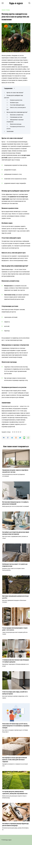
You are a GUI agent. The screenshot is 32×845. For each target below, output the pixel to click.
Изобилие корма (14, 102)
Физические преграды (15, 124)
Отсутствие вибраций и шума (17, 105)
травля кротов (18, 64)
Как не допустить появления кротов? (17, 112)
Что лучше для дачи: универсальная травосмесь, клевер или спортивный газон (14, 792)
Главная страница (6, 10)
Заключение (10, 131)
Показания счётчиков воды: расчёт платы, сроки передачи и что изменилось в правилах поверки (15, 725)
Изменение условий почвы (16, 115)
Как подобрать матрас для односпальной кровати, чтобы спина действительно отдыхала (14, 759)
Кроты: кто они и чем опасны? (15, 92)
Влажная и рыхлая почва (16, 100)
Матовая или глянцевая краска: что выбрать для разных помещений (15, 503)
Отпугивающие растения (16, 117)
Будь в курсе (16, 3)
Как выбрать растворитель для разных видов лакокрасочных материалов (15, 533)
